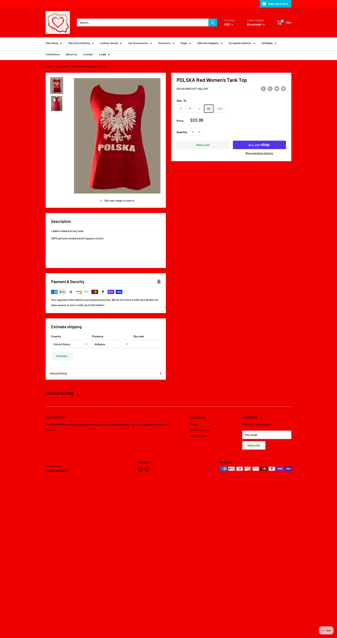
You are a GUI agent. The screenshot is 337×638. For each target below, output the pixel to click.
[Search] (212, 22)
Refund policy (198, 435)
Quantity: (182, 131)
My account (254, 24)
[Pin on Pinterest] (270, 88)
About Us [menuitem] (71, 54)
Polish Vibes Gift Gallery (192, 88)
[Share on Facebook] (263, 88)
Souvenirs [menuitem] (164, 43)
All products (62, 66)
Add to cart (203, 144)
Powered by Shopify (56, 470)
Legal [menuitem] (102, 54)
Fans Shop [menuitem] (52, 43)
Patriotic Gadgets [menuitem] (208, 43)
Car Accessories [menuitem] (138, 43)
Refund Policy (58, 373)
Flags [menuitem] (184, 43)
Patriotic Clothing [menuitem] (79, 43)
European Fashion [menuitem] (240, 43)
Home (49, 66)
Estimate (61, 356)
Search (194, 424)
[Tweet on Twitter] (276, 88)
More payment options (259, 153)
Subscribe (253, 445)
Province (97, 336)
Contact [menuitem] (88, 54)
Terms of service (200, 429)
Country (56, 336)
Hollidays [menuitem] (267, 43)
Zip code (138, 336)
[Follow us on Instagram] (147, 469)
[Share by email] (283, 88)
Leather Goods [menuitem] (109, 43)
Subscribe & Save (278, 3)
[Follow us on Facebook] (140, 469)
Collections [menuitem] (53, 54)
